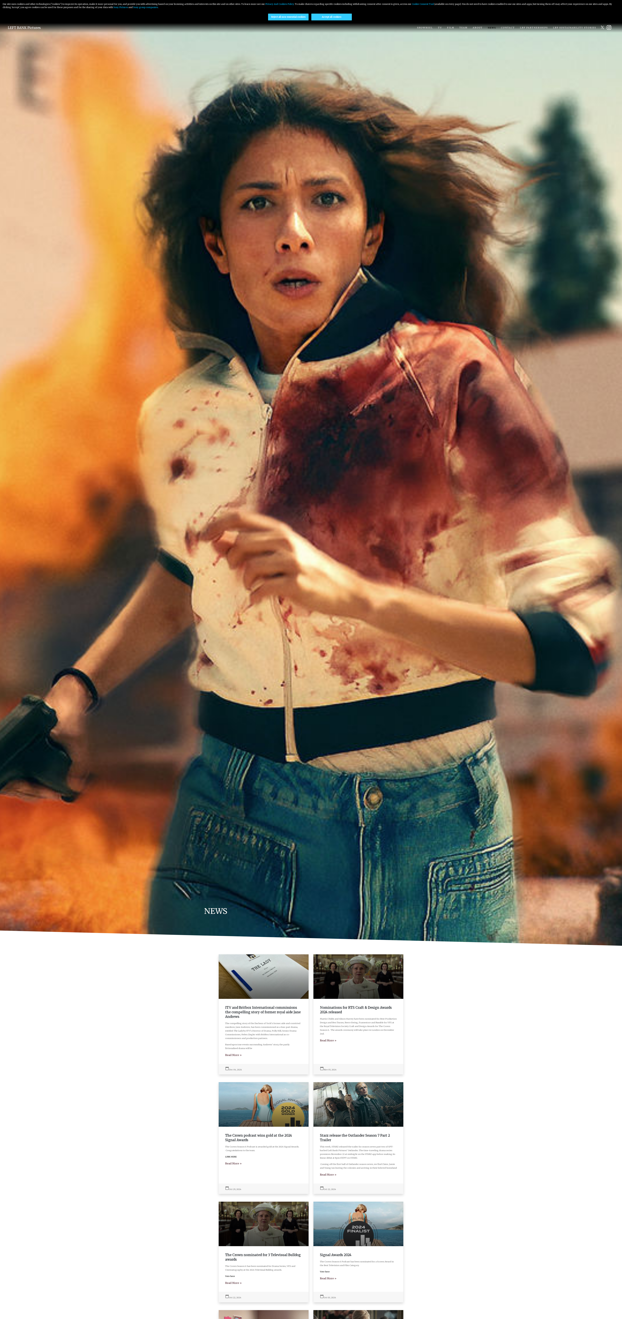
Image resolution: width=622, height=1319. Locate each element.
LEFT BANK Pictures (24, 28)
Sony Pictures (120, 7)
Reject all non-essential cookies (288, 17)
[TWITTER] (602, 27)
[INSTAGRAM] (610, 27)
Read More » (233, 1055)
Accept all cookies (331, 17)
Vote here (230, 1276)
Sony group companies (145, 7)
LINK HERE (231, 1156)
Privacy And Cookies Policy (279, 4)
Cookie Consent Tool (423, 4)
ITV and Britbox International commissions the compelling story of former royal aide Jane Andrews (263, 1012)
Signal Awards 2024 (335, 1255)
